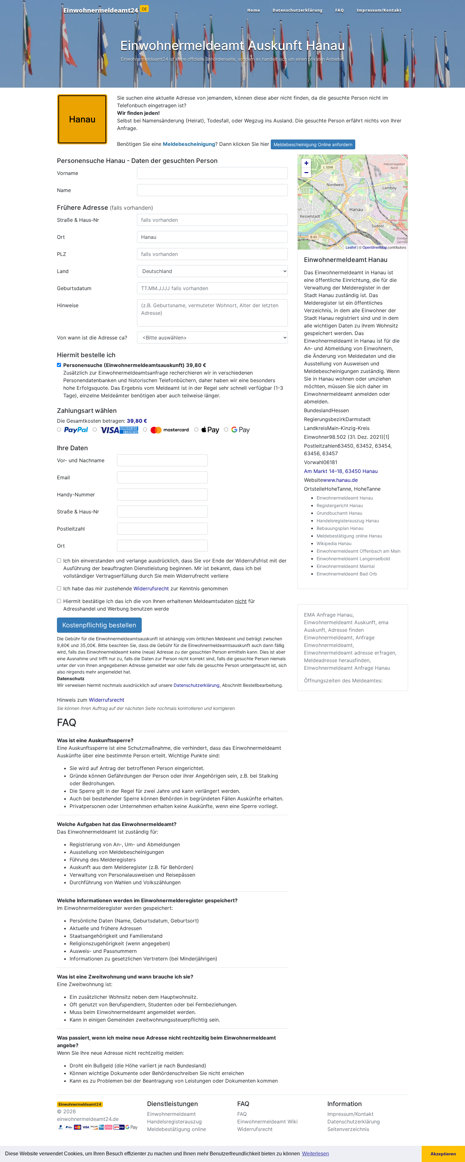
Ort (61, 237)
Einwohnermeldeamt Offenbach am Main (358, 551)
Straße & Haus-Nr (78, 220)
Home (253, 10)
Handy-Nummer (76, 494)
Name (64, 190)
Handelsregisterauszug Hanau (348, 520)
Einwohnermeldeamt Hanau (345, 497)
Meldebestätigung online (176, 1129)
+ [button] (306, 163)
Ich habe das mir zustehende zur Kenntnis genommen (145, 588)
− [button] (306, 173)
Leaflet (351, 247)
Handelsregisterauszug (174, 1121)
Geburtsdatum (74, 288)
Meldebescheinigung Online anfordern (313, 144)
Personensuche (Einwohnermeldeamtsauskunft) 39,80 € (134, 365)
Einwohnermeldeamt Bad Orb (347, 573)
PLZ (61, 254)
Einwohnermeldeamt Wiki (267, 1121)
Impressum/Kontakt (379, 10)
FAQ (339, 10)
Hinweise (67, 305)
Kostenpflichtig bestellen (99, 625)
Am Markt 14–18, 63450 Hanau (341, 471)
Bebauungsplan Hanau (340, 528)
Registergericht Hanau (340, 505)
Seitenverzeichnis (348, 1129)
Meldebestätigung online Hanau (349, 535)
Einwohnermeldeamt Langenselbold (353, 558)
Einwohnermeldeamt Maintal (346, 566)
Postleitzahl (71, 528)
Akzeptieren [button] (443, 1153)
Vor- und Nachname (80, 460)
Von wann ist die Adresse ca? (92, 337)
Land (63, 271)
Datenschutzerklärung (298, 10)
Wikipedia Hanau (334, 543)
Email (63, 477)
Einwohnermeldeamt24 (105, 10)
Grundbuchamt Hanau (339, 513)
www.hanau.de (340, 480)
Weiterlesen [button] (315, 1153)
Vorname (67, 173)
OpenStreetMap (375, 247)
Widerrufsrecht (151, 588)
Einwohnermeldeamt (171, 1114)
